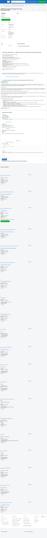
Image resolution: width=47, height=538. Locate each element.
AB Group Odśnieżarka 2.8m (5, 281)
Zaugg (9, 22)
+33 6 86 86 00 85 (12, 130)
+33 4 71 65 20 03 (12, 127)
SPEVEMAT (3, 114)
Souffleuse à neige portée (5, 436)
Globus (2, 384)
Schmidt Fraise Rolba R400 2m (6, 194)
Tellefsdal (2, 453)
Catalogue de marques (15, 525)
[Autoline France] (3, 1)
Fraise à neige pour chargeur (5, 264)
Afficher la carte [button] (18, 140)
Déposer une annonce (5, 221)
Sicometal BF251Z (4, 210)
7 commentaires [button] (10, 119)
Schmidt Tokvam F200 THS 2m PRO (7, 231)
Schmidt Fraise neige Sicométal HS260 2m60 (8, 248)
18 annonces (7, 116)
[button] (27, 9)
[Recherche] (12, 1)
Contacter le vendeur (6, 19)
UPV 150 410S (3, 297)
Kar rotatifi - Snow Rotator (5, 402)
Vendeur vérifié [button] (6, 115)
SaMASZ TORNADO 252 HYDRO (6, 418)
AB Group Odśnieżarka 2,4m (5, 314)
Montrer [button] (8, 127)
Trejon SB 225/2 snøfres (5, 349)
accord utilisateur (25, 160)
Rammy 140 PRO (4, 487)
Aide (1, 520)
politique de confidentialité (16, 160)
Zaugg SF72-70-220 (4, 177)
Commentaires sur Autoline (16, 523)
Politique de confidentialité (16, 520)
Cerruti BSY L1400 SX (4, 470)
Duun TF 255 (3, 366)
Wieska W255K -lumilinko (5, 504)
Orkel (1, 331)
